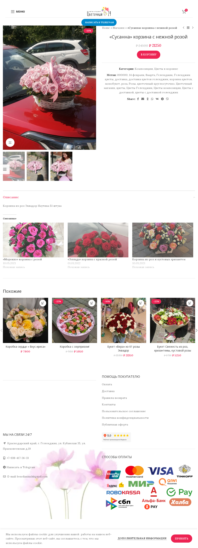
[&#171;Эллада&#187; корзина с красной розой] (98, 240)
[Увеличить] (10, 142)
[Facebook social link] (138, 99)
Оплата (107, 384)
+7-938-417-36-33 (18, 458)
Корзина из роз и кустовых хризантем (158, 259)
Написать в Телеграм (99, 22)
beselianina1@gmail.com (32, 476)
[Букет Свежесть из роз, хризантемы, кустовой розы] (172, 320)
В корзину (148, 54)
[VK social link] (157, 99)
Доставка (108, 391)
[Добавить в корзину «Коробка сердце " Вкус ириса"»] (42, 303)
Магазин (119, 28)
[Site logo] (99, 11)
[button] (7, 88)
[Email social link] (142, 99)
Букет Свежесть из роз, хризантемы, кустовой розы (172, 348)
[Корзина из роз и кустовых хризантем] (162, 240)
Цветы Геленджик (139, 88)
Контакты (109, 404)
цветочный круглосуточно (156, 83)
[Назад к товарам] (188, 28)
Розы (132, 83)
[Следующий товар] (192, 28)
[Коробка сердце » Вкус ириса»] (25, 320)
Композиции (144, 69)
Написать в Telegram (21, 467)
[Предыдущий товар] (183, 28)
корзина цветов (181, 79)
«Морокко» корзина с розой (22, 259)
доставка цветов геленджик (148, 79)
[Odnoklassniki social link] (147, 99)
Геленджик (164, 75)
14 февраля (136, 75)
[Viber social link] (167, 99)
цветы (120, 88)
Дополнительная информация (142, 538)
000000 (122, 75)
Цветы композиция (167, 88)
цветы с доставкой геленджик (156, 92)
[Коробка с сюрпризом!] (74, 320)
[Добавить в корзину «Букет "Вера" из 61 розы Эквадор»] (140, 303)
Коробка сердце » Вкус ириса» (25, 346)
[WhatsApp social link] (152, 99)
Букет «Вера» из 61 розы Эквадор (123, 348)
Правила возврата (114, 398)
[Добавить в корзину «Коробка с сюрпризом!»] (91, 303)
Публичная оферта (115, 424)
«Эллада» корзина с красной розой (92, 259)
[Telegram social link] (162, 99)
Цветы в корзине (166, 69)
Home (106, 28)
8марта (150, 75)
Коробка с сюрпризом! (74, 346)
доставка (121, 79)
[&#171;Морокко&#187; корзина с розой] (33, 240)
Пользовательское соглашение (124, 411)
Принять (181, 538)
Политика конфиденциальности (125, 418)
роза (124, 83)
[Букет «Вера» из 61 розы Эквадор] (123, 320)
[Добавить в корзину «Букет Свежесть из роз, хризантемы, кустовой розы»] (189, 303)
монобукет (112, 83)
